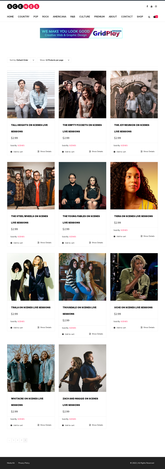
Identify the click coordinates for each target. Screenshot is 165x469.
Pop (36, 16)
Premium (99, 16)
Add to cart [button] (18, 152)
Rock (45, 16)
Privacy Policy (24, 463)
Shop (140, 16)
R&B (72, 16)
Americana (59, 16)
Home (10, 16)
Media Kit (11, 463)
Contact (127, 16)
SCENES (21, 145)
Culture (84, 16)
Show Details (45, 151)
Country (23, 16)
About (113, 16)
